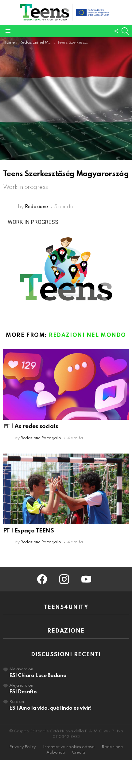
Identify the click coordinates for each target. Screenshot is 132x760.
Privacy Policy (22, 747)
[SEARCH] (125, 31)
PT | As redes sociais (30, 426)
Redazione (112, 747)
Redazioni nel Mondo (87, 335)
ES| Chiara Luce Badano (37, 675)
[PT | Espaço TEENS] (66, 489)
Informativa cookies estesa (69, 747)
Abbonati (55, 752)
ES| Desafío (23, 692)
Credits (79, 752)
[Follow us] (116, 31)
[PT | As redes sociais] (66, 384)
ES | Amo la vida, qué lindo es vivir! (50, 708)
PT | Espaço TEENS (28, 531)
